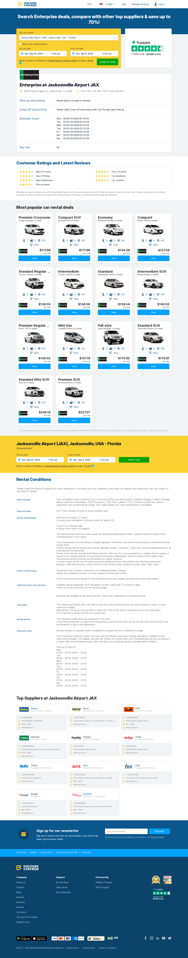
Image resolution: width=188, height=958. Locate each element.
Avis (85, 765)
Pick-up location (26, 33)
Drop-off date (76, 49)
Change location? (24, 448)
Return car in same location (35, 44)
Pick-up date (25, 49)
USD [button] (89, 4)
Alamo (34, 708)
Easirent (87, 794)
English (109, 4)
